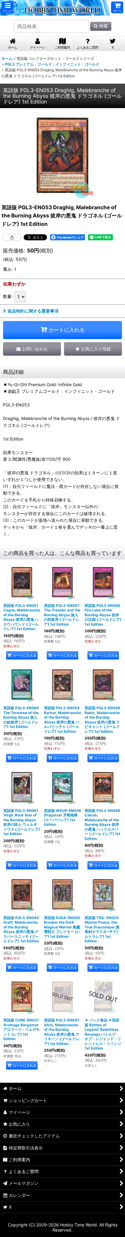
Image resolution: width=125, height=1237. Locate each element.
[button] (8, 7)
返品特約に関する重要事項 (33, 310)
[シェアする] (12, 237)
